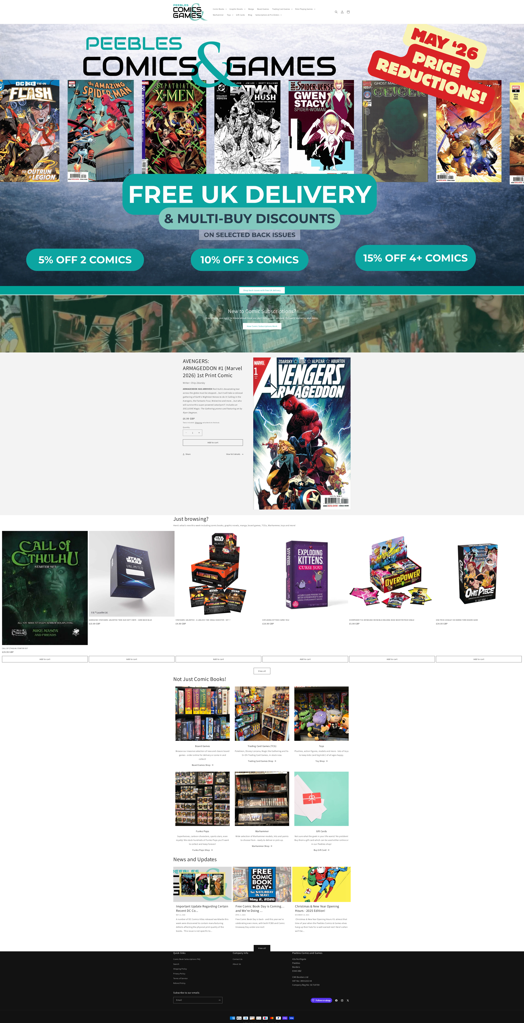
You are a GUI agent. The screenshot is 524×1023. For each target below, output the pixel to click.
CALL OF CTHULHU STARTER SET (15, 648)
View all (262, 671)
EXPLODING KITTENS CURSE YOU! (275, 620)
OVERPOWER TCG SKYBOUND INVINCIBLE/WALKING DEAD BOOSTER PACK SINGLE (381, 620)
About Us (237, 964)
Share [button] (188, 454)
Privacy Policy (179, 973)
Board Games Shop (201, 765)
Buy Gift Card (320, 850)
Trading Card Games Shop (260, 761)
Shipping (198, 423)
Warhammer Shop (260, 846)
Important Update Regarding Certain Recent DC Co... (202, 908)
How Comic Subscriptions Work (262, 326)
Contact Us (237, 959)
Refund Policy (179, 983)
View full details (233, 454)
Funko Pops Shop (201, 850)
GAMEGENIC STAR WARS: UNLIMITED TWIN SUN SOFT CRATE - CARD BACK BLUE (120, 620)
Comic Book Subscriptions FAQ (186, 959)
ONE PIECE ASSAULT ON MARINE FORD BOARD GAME (457, 620)
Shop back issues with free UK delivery (262, 290)
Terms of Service (180, 978)
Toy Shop (320, 761)
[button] (219, 9)
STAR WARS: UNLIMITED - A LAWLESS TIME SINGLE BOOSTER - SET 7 (203, 620)
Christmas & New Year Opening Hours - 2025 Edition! (317, 908)
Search (176, 964)
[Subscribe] (219, 1000)
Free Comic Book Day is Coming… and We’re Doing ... (260, 908)
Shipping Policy (180, 969)
